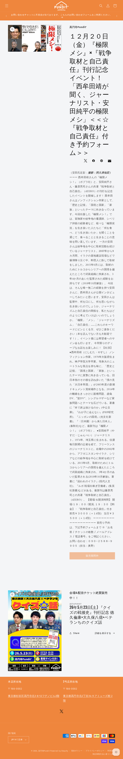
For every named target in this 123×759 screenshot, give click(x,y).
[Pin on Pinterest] (102, 161)
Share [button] (76, 633)
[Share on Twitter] (86, 161)
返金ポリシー (76, 751)
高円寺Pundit (44, 751)
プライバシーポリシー (95, 751)
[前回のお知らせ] (6, 16)
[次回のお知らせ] (116, 16)
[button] (6, 5)
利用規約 (111, 751)
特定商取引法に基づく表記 (104, 754)
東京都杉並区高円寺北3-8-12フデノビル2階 (33, 695)
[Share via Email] (110, 162)
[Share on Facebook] (94, 161)
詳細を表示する (103, 633)
